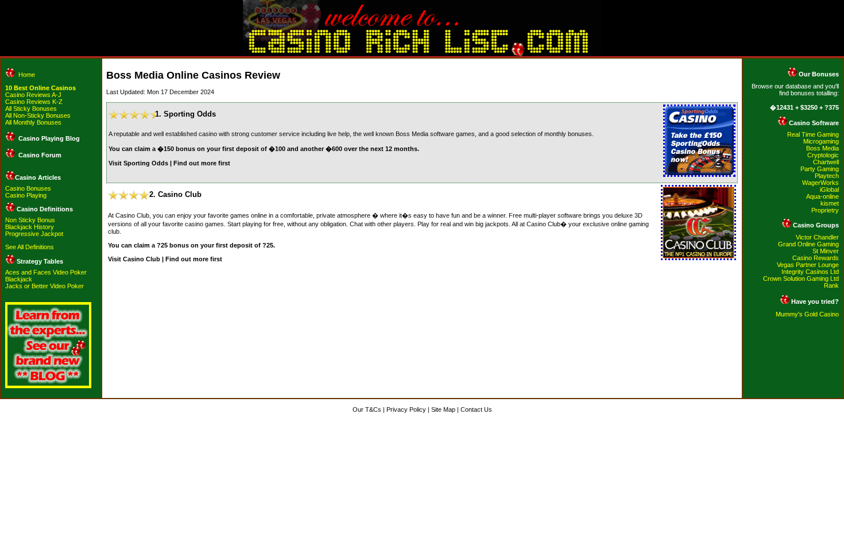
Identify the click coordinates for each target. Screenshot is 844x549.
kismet (829, 203)
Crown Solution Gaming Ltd (801, 278)
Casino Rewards (815, 257)
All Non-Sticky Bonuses (38, 115)
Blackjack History (29, 226)
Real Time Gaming (813, 134)
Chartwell (826, 161)
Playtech (827, 175)
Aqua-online (822, 196)
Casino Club (180, 194)
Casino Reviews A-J (33, 94)
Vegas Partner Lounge (808, 264)
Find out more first (201, 163)
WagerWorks (820, 182)
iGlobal (829, 189)
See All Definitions (29, 246)
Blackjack (18, 279)
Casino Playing (26, 195)
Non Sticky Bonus (30, 219)
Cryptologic (823, 155)
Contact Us (476, 409)
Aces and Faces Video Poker (46, 272)
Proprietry (825, 210)
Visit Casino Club (134, 259)
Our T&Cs (367, 409)
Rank (831, 285)
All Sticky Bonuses (31, 108)
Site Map (443, 409)
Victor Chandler (817, 237)
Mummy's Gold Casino (807, 314)
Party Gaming (819, 168)
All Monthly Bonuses (33, 122)
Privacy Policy (406, 409)
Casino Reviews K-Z (34, 101)
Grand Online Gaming (808, 244)
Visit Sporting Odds (138, 163)
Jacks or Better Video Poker (44, 286)
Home (26, 74)
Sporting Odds (190, 114)
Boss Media (822, 148)
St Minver (825, 251)
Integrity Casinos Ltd (810, 271)
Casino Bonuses (28, 188)
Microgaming (821, 141)
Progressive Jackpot (34, 233)
